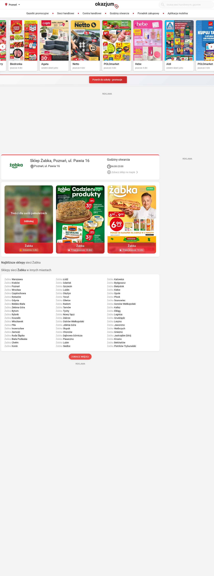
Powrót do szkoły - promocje (107, 79)
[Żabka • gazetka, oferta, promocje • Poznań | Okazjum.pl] (16, 165)
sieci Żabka (21, 262)
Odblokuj (29, 221)
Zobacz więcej (80, 356)
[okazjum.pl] (107, 5)
